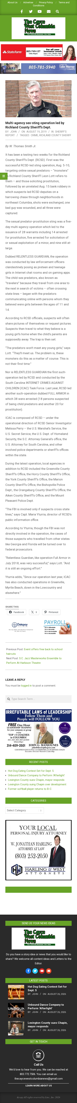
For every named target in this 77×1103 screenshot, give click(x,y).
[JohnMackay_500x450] (38, 822)
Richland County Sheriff (55, 135)
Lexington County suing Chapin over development (37, 784)
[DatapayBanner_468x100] (38, 622)
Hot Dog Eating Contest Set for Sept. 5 (31, 770)
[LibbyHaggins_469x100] (38, 45)
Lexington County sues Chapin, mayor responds (36, 780)
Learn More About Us (38, 1085)
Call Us (38, 1064)
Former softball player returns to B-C (30, 789)
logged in (26, 685)
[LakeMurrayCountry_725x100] (38, 64)
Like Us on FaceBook (38, 889)
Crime (34, 135)
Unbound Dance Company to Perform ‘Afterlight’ (36, 775)
